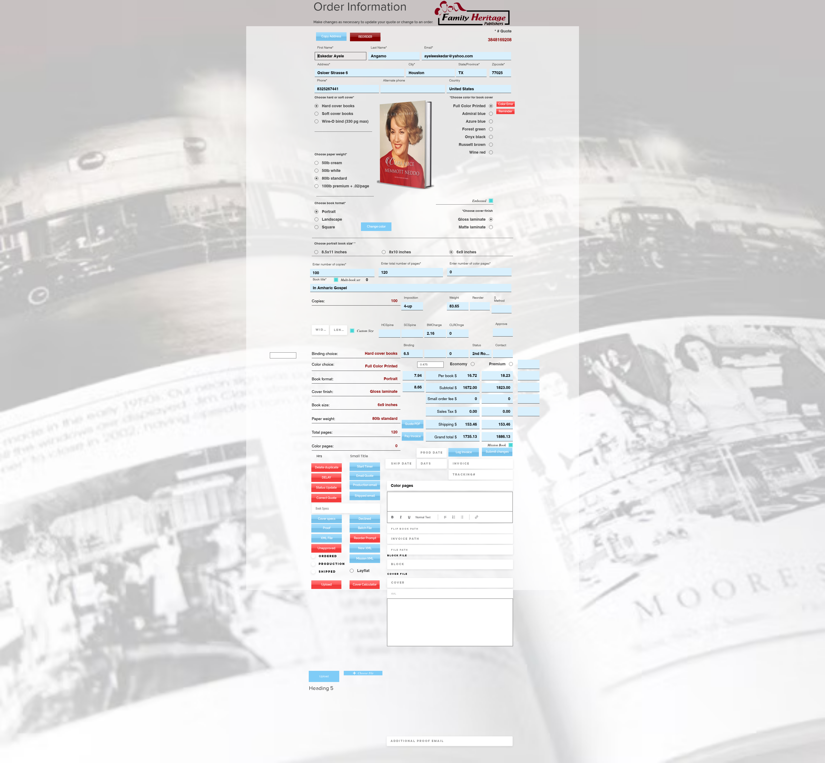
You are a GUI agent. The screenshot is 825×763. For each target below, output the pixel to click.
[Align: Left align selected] (445, 517)
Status (476, 345)
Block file (397, 555)
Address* (323, 64)
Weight (454, 297)
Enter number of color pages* (470, 263)
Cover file (397, 574)
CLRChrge (456, 324)
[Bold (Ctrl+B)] (392, 517)
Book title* (319, 279)
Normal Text (423, 517)
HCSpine (387, 324)
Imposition (411, 297)
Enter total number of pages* (401, 263)
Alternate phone (394, 80)
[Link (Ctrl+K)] (477, 517)
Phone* (322, 80)
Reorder (478, 297)
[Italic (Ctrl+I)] (401, 517)
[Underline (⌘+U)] (409, 517)
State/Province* (469, 64)
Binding (409, 345)
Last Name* (379, 47)
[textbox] (450, 501)
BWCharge (434, 324)
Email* (428, 47)
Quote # (504, 31)
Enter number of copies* (329, 264)
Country (454, 80)
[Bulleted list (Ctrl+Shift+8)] (462, 517)
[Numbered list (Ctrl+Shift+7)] (454, 517)
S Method (499, 299)
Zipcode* (498, 64)
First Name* (325, 47)
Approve (501, 323)
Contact (500, 345)
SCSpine (410, 324)
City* (412, 64)
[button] (365, 485)
